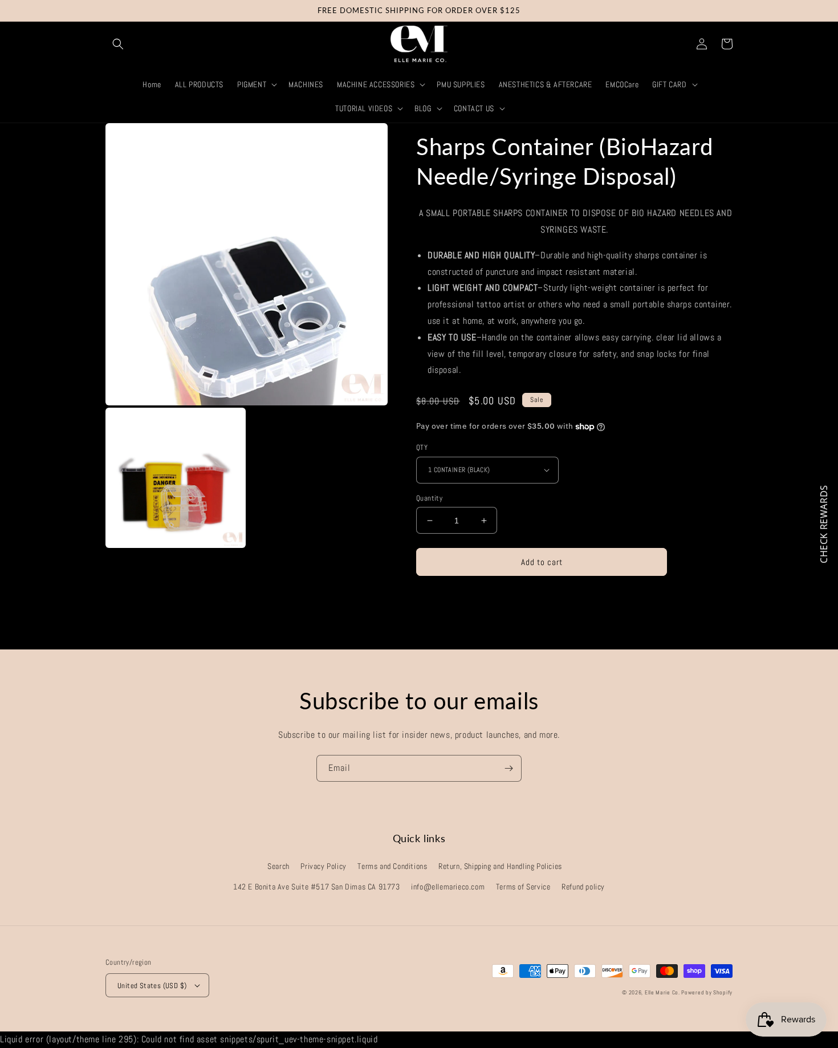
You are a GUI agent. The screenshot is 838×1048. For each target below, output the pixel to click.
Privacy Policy (323, 866)
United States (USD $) (151, 985)
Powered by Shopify (707, 992)
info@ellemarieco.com (448, 887)
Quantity (429, 498)
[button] (118, 43)
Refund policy (583, 887)
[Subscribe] (508, 768)
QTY (422, 447)
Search (278, 866)
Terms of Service (523, 887)
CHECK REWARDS (823, 524)
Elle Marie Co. (663, 992)
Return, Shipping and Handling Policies (500, 866)
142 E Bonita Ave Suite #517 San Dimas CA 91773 (316, 887)
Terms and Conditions (392, 866)
